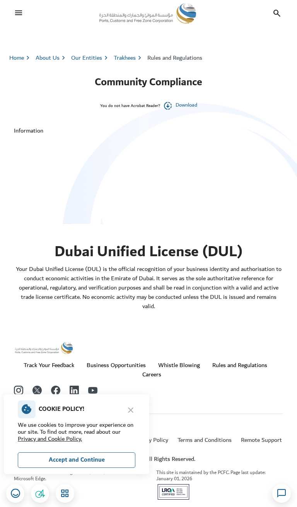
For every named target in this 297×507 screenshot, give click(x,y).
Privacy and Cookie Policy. (50, 439)
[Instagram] (18, 390)
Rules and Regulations (174, 57)
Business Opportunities (116, 365)
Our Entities (90, 57)
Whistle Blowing (179, 365)
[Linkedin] (74, 390)
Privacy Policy (150, 440)
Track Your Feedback (49, 365)
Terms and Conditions (205, 440)
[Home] (147, 13)
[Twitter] (37, 390)
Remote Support (261, 440)
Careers (151, 374)
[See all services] (65, 493)
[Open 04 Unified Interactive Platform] (40, 493)
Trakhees (125, 57)
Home (16, 57)
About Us (51, 57)
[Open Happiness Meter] (15, 493)
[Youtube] (92, 390)
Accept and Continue (77, 460)
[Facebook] (55, 390)
